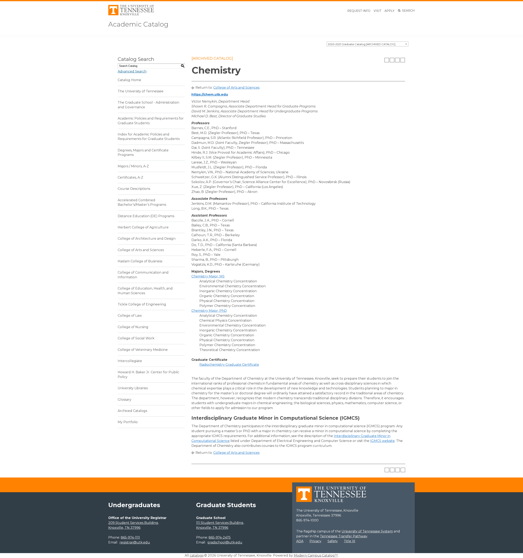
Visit (377, 11)
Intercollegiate (130, 361)
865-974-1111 (130, 537)
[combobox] (367, 43)
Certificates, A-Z (130, 177)
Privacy (315, 541)
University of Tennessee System (367, 531)
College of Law (130, 316)
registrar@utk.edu (135, 542)
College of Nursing (133, 327)
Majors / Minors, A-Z (133, 166)
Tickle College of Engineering (142, 304)
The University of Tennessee (140, 91)
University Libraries (133, 388)
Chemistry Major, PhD (209, 311)
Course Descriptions (134, 189)
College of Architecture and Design (146, 238)
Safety (332, 541)
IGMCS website (382, 441)
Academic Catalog (138, 24)
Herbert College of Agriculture (143, 227)
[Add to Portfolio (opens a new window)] (386, 60)
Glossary (124, 399)
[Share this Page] (392, 60)
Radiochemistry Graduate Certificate (229, 365)
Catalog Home (129, 80)
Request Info (358, 11)
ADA (299, 541)
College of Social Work (136, 338)
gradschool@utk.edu (224, 542)
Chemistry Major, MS (208, 276)
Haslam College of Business (140, 261)
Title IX (349, 541)
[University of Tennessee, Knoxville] (131, 14)
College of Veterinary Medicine (143, 350)
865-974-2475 (220, 537)
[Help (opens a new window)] (402, 60)
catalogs (196, 555)
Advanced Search (132, 71)
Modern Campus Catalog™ (316, 555)
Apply (389, 11)
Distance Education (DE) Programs (146, 216)
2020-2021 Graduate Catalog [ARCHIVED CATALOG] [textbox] (361, 44)
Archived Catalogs (132, 411)
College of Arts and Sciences (141, 250)
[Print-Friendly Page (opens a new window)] (397, 60)
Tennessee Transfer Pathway (343, 536)
